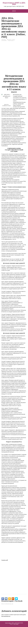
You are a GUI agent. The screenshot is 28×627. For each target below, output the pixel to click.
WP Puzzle (16, 624)
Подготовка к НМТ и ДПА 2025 (14, 3)
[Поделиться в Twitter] (16, 598)
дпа (12, 603)
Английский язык (7, 603)
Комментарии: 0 (11, 40)
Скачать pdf (4, 560)
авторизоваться (5, 616)
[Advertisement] (14, 58)
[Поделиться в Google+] (13, 598)
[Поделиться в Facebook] (2, 598)
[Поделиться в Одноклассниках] (9, 598)
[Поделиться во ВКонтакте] (6, 598)
